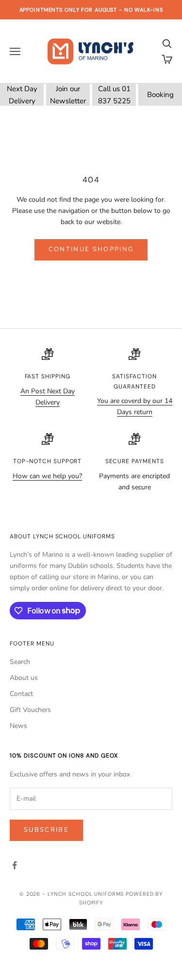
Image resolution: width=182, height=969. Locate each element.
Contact (21, 693)
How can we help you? (47, 476)
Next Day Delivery (22, 95)
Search (20, 661)
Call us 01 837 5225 (114, 95)
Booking (160, 94)
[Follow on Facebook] (14, 865)
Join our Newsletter (68, 95)
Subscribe (46, 829)
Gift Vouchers (30, 709)
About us (24, 677)
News (18, 725)
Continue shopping (91, 249)
